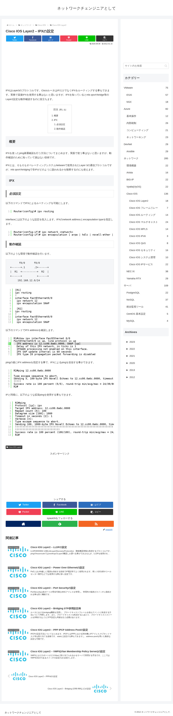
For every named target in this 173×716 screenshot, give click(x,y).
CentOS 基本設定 (147, 314)
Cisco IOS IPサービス (148, 264)
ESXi (147, 95)
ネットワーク (146, 158)
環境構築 (147, 165)
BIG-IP (147, 179)
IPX (55, 120)
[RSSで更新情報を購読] (96, 524)
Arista (147, 172)
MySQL (147, 321)
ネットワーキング (147, 137)
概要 (56, 115)
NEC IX (147, 271)
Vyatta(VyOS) (147, 186)
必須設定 (60, 124)
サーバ (146, 285)
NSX (147, 102)
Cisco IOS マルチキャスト (148, 222)
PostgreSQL (147, 292)
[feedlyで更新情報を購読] (59, 524)
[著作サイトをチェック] (23, 524)
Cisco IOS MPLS (148, 229)
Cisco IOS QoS (148, 243)
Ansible (147, 151)
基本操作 (147, 116)
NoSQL (147, 299)
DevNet (146, 144)
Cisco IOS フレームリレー (148, 208)
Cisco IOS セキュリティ (148, 250)
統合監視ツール (147, 306)
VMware (146, 87)
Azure (146, 109)
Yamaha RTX (147, 278)
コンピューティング (147, 130)
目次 (55, 109)
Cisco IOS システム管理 (148, 257)
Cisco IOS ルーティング (148, 215)
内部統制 (147, 123)
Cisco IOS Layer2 (15, 447)
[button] (104, 38)
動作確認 (60, 129)
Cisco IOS (147, 193)
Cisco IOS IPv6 (148, 236)
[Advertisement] (60, 66)
